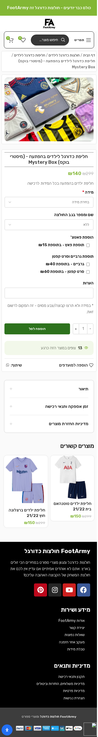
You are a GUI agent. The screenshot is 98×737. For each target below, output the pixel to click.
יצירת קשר (77, 628)
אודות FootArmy (72, 620)
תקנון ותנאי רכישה (71, 676)
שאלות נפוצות (75, 635)
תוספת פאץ (61, 245)
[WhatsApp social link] (7, 365)
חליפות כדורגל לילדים (29, 55)
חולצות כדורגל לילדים (64, 55)
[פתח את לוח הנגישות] (7, 729)
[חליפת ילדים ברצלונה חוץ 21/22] (26, 480)
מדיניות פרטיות (74, 691)
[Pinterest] (40, 590)
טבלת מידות (76, 649)
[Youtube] (69, 590)
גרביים (65, 264)
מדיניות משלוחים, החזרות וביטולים (61, 684)
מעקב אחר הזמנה (72, 642)
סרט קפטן (62, 271)
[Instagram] (54, 590)
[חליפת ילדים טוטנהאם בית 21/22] (72, 477)
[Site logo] (49, 23)
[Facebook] (83, 590)
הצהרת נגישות (74, 698)
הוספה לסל (37, 329)
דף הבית (89, 55)
